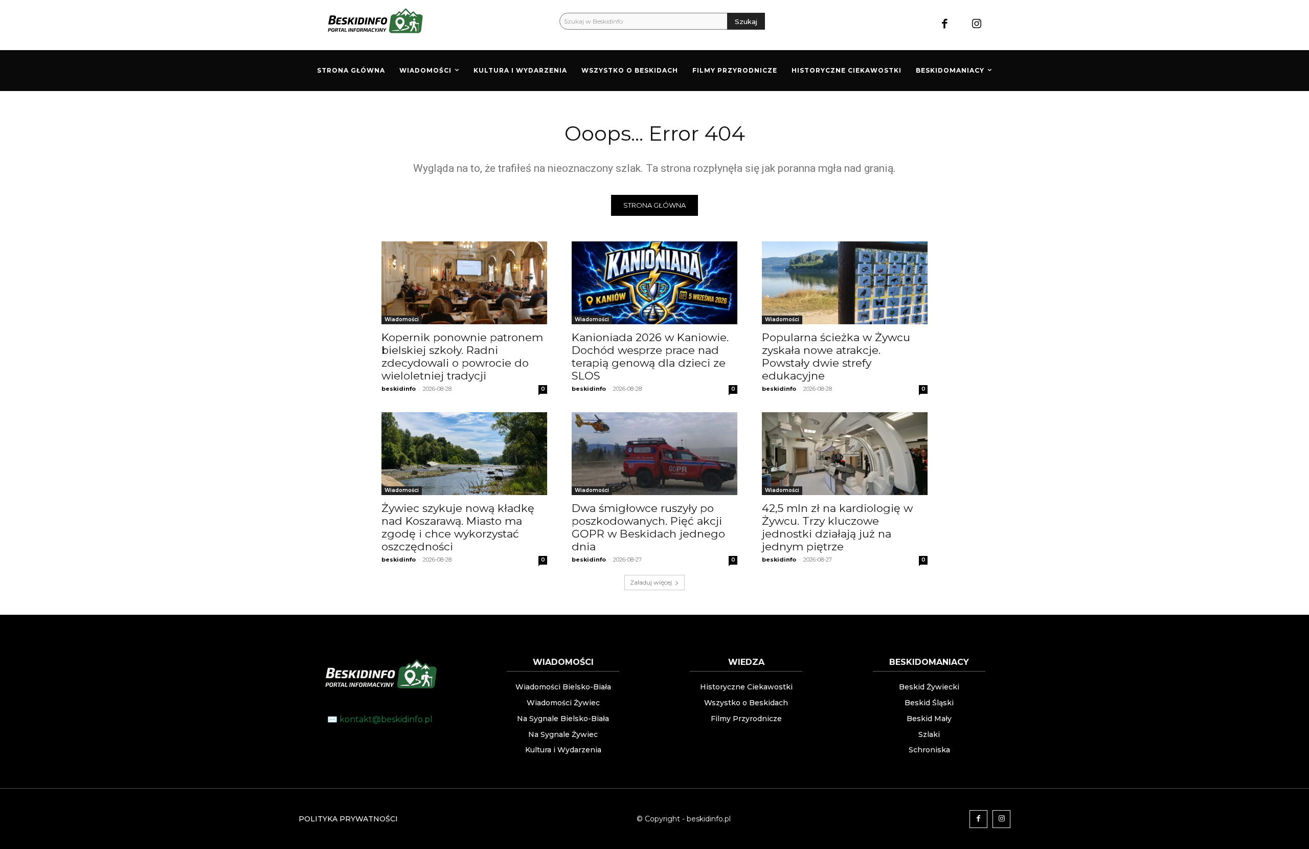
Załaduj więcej (651, 582)
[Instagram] (976, 24)
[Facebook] (944, 24)
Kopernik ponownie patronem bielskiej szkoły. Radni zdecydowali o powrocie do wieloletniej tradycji (462, 356)
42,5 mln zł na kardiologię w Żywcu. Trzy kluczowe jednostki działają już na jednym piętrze (837, 527)
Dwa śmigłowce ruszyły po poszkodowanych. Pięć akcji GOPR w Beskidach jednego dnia (648, 527)
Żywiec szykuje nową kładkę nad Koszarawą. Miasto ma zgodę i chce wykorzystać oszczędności (457, 527)
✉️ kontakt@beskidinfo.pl (380, 719)
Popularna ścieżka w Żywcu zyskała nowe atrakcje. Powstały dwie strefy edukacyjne (836, 356)
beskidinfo (398, 388)
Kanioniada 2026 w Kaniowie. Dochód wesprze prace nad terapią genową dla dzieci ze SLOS (650, 356)
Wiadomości (402, 319)
